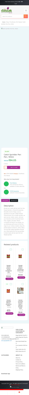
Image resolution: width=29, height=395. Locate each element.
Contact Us (18, 359)
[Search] (26, 16)
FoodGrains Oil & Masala (16, 22)
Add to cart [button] (9, 278)
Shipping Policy (19, 369)
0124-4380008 (5, 335)
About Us (18, 357)
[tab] (5, 200)
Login (15, 3)
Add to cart (14, 167)
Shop (7, 22)
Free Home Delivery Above (14, 1)
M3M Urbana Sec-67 (21, 351)
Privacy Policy (19, 361)
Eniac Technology (15, 384)
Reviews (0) (14, 200)
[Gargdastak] (6, 10)
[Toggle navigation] (26, 10)
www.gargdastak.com (6, 340)
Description (5, 200)
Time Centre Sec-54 (20, 349)
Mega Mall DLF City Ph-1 (21, 335)
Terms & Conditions (20, 363)
